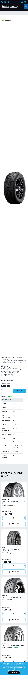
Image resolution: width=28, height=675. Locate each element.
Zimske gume (19, 357)
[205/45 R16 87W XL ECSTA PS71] (14, 585)
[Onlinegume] (11, 7)
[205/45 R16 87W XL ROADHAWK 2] (14, 489)
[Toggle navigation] (26, 6)
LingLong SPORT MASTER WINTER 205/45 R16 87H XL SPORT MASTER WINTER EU (14, 362)
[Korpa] (25, 2)
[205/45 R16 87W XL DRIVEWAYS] (14, 633)
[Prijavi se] (22, 2)
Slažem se (14, 672)
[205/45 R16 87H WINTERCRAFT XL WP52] (14, 537)
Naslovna (4, 357)
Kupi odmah (19, 391)
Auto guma (11, 357)
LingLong (5, 359)
